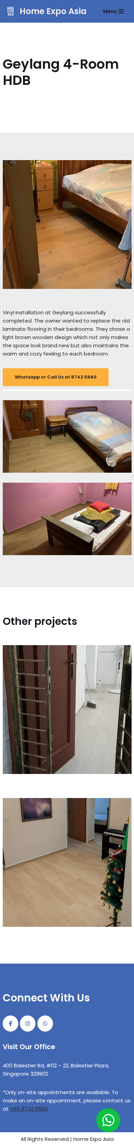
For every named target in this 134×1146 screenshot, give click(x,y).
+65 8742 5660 (29, 1108)
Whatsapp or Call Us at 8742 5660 (56, 377)
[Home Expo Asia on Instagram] (27, 1023)
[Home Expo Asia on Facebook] (10, 1023)
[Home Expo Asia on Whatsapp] (45, 1023)
